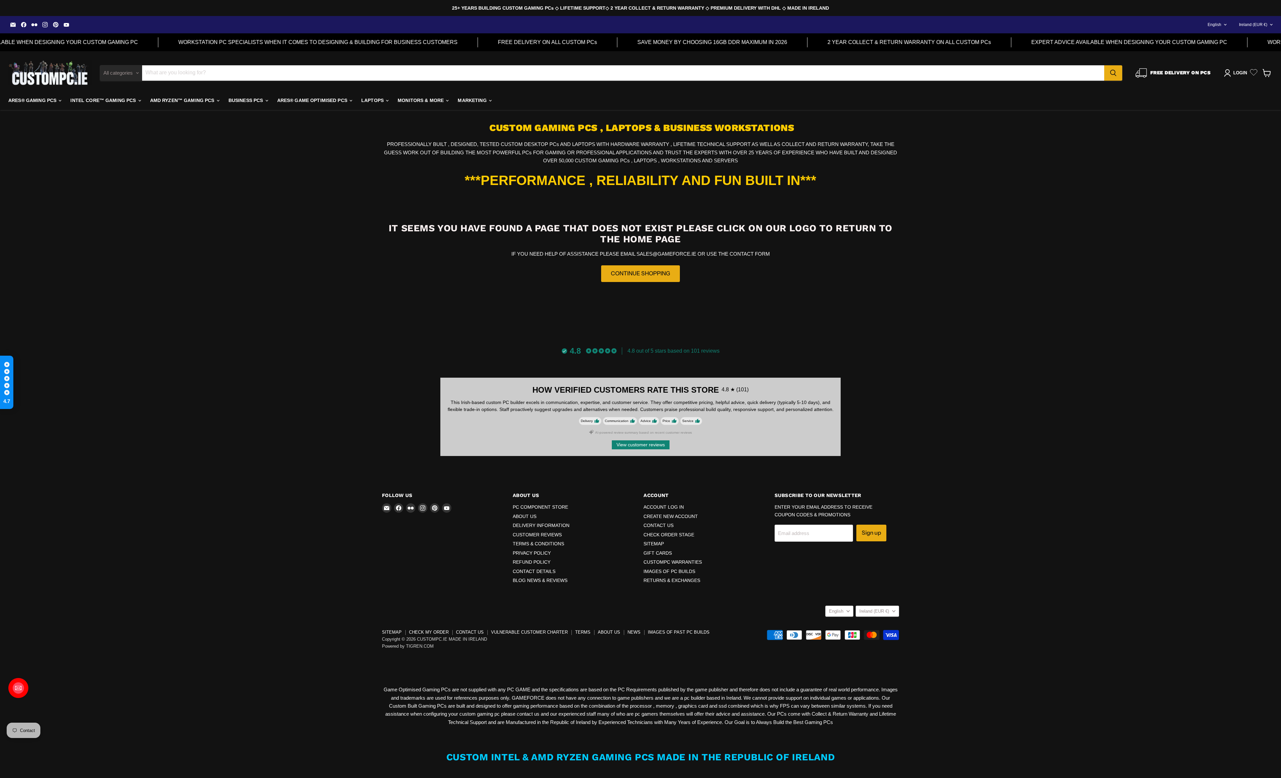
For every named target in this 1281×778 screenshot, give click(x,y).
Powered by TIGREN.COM (408, 646)
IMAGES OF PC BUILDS (669, 571)
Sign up (871, 532)
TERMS (582, 632)
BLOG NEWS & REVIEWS (540, 580)
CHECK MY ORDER (429, 632)
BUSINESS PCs (247, 100)
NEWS (633, 632)
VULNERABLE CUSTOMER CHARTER (529, 632)
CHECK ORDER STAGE (669, 534)
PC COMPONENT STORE (540, 507)
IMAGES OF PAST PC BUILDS (679, 632)
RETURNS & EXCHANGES (672, 580)
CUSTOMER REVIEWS (537, 534)
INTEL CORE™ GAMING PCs (103, 100)
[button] (6, 382)
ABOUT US (524, 516)
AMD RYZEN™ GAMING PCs (183, 100)
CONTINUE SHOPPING (640, 273)
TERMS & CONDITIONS (538, 543)
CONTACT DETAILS (534, 571)
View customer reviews (640, 444)
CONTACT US (659, 525)
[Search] (1113, 73)
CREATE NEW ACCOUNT (671, 516)
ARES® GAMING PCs (33, 100)
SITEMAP (654, 543)
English (1214, 24)
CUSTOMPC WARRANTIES (673, 562)
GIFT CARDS (658, 553)
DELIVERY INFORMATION (541, 525)
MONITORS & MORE (421, 100)
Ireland (1253, 24)
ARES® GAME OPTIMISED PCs (313, 100)
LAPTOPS (373, 100)
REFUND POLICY (531, 562)
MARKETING (473, 100)
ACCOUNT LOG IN (664, 507)
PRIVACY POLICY (532, 553)
